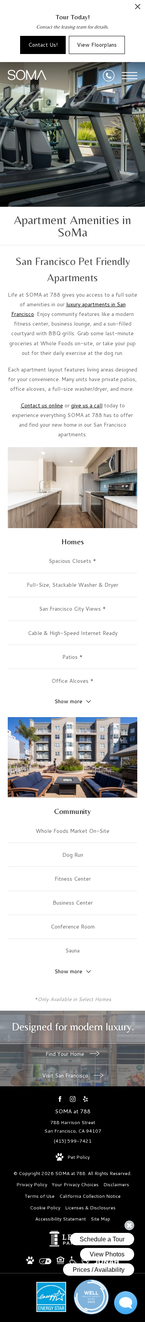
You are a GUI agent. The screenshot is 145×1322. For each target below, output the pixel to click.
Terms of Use (40, 1196)
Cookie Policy (45, 1207)
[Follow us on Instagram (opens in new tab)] (72, 1099)
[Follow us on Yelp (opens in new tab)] (85, 1099)
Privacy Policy (31, 1184)
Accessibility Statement (60, 1219)
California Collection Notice (90, 1196)
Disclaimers (116, 1184)
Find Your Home (66, 1054)
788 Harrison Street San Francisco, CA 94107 (72, 1126)
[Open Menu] (129, 75)
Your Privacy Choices (75, 1184)
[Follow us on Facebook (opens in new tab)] (60, 1099)
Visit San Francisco (66, 1075)
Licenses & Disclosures (90, 1207)
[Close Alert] (137, 8)
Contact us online (41, 405)
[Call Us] (108, 75)
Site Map (100, 1219)
